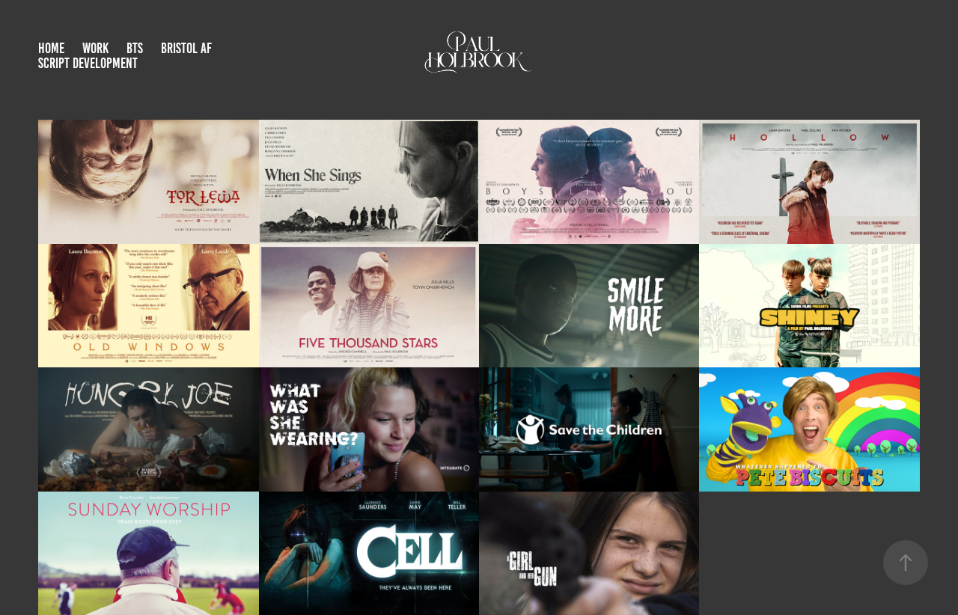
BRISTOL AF (186, 48)
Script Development (88, 63)
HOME (51, 48)
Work (95, 48)
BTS (134, 48)
